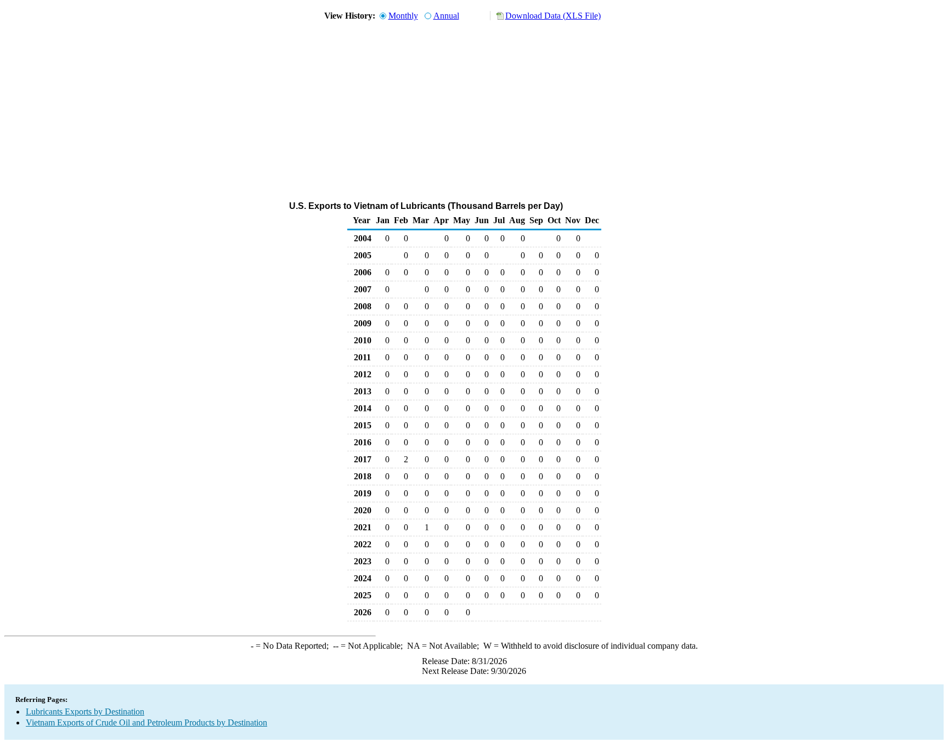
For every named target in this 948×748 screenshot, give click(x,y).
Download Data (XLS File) (553, 15)
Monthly (403, 15)
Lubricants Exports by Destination (85, 711)
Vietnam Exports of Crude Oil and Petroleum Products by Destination (146, 722)
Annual (446, 15)
